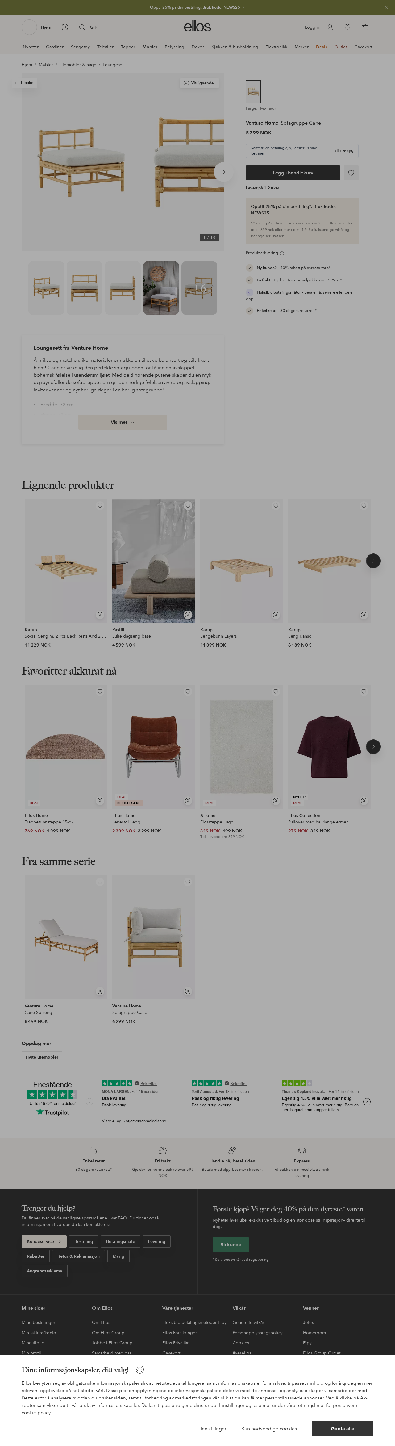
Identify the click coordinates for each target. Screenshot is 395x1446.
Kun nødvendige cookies (269, 1429)
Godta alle (342, 1429)
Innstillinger (214, 1429)
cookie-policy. (37, 1412)
